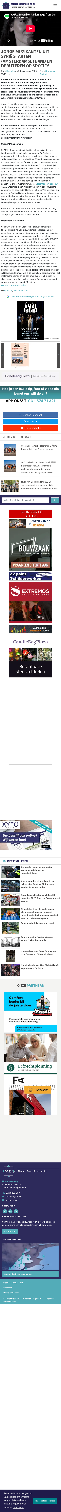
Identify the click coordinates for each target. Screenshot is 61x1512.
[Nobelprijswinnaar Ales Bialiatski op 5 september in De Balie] (10, 970)
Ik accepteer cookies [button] (45, 1501)
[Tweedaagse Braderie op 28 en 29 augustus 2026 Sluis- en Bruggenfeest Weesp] (10, 899)
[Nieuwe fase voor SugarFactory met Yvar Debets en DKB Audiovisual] (10, 956)
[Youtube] (10, 1211)
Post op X (32, 421)
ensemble (18, 290)
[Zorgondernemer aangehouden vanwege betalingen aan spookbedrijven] (10, 871)
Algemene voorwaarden (13, 1283)
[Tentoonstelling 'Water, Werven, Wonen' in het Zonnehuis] (10, 942)
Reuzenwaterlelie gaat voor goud (37, 923)
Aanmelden (10, 1231)
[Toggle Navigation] (55, 6)
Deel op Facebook (33, 414)
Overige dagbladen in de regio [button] (18, 1274)
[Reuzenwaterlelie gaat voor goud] (10, 928)
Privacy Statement (11, 1293)
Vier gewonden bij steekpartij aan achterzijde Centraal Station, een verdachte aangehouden (37, 884)
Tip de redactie (33, 428)
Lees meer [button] (18, 1507)
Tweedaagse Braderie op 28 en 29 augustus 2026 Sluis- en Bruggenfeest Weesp (40, 898)
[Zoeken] (55, 500)
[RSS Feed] (16, 1211)
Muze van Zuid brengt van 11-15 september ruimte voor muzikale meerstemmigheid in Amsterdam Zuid (39, 485)
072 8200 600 (13, 1193)
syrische (8, 290)
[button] (2, 355)
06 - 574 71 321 (41, 401)
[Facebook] (5, 1211)
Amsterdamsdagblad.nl (23, 4)
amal (26, 290)
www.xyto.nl (12, 1200)
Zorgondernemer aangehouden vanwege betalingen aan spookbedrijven (36, 870)
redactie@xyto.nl (14, 1196)
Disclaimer (7, 1288)
